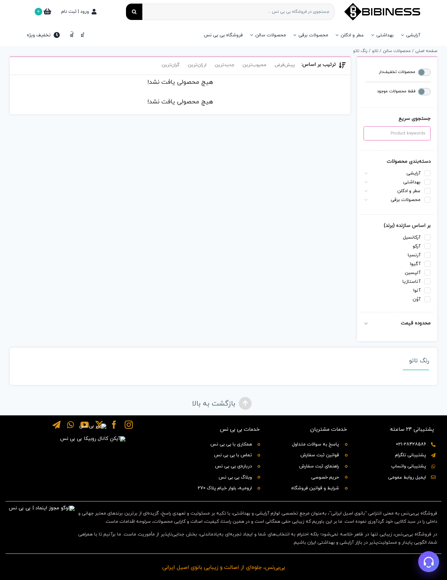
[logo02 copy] (92, 438)
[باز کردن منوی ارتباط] (428, 561)
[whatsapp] (70, 424)
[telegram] (56, 424)
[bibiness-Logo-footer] (92, 426)
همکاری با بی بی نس (231, 444)
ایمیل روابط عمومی (407, 477)
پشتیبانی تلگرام (410, 455)
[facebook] (114, 424)
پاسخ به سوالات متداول (315, 444)
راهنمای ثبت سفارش (319, 466)
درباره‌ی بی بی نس (233, 466)
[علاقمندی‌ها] (72, 35)
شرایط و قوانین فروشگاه (315, 488)
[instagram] (129, 424)
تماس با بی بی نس (233, 455)
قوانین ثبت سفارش (319, 455)
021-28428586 (411, 444)
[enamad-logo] (42, 508)
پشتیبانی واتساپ (408, 466)
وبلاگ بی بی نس (235, 477)
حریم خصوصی (325, 477)
